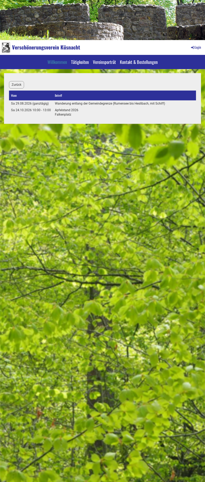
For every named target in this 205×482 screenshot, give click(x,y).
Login (198, 47)
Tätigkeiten (80, 62)
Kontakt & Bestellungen (139, 62)
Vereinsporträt (104, 62)
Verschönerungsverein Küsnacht (46, 47)
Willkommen (57, 62)
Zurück (16, 85)
